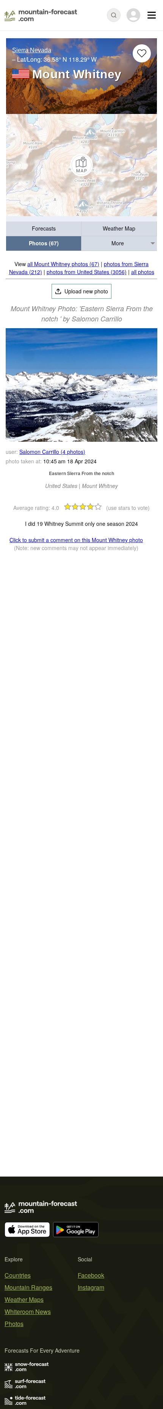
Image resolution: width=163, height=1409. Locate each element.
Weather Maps (24, 1299)
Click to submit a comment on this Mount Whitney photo (76, 540)
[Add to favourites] (142, 53)
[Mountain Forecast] (41, 15)
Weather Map (119, 228)
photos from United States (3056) (87, 272)
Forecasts (44, 228)
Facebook (91, 1275)
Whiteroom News (28, 1311)
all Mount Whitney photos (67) (63, 264)
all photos (142, 272)
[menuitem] (44, 228)
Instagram (91, 1287)
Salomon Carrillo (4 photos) (52, 451)
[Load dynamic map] (81, 165)
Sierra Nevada (31, 50)
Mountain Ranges (28, 1287)
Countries (18, 1275)
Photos (14, 1323)
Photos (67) (44, 243)
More (117, 243)
